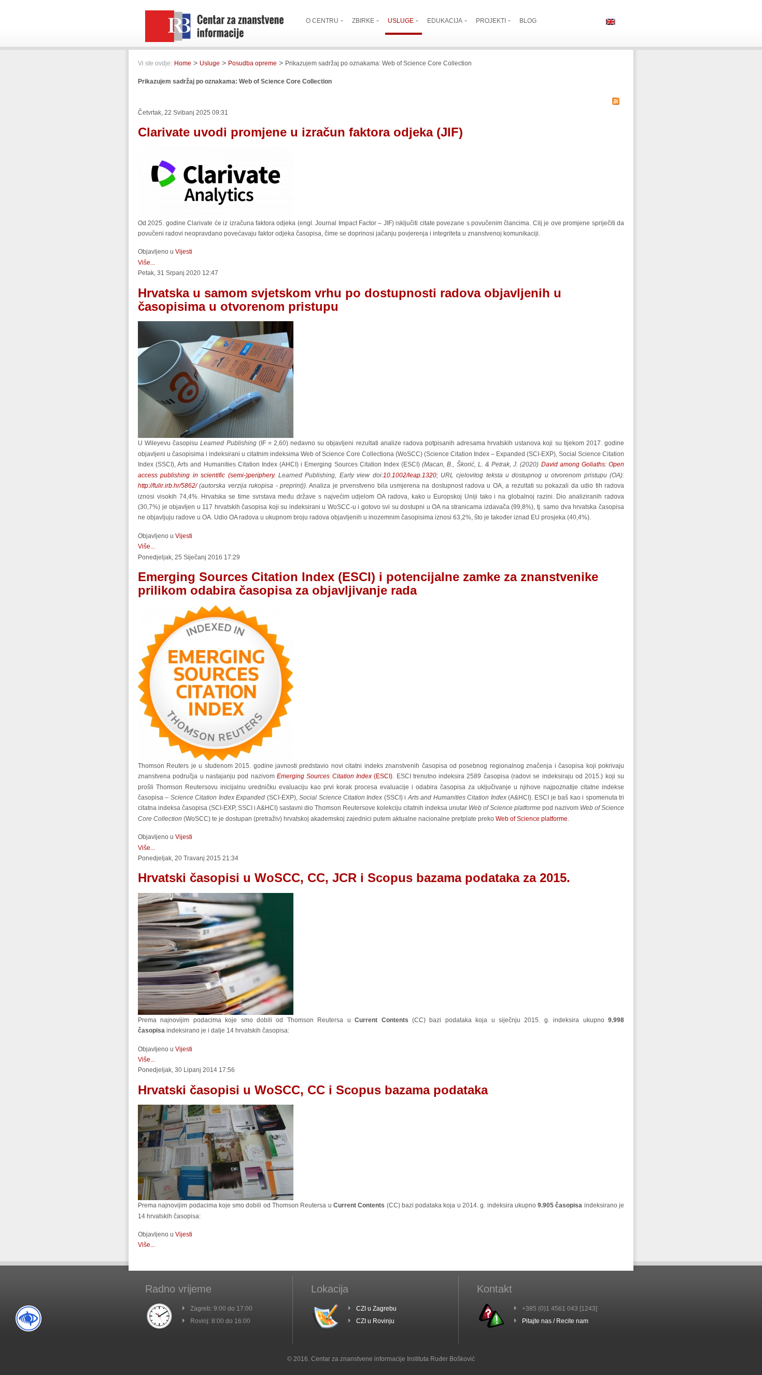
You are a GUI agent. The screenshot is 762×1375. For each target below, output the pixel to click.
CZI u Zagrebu (376, 1308)
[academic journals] (215, 1012)
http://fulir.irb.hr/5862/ (167, 485)
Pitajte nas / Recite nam (555, 1321)
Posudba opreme (252, 63)
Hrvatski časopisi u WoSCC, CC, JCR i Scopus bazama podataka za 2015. (354, 878)
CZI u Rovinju (375, 1321)
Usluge (210, 63)
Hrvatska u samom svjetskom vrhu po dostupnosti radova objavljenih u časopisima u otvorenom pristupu (349, 299)
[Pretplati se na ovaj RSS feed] (616, 101)
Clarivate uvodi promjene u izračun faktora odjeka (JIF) (300, 132)
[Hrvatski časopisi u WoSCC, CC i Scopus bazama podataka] (215, 1198)
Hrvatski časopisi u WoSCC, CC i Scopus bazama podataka (313, 1090)
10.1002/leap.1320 (409, 475)
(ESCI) (334, 776)
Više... (146, 262)
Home (182, 63)
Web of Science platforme (532, 818)
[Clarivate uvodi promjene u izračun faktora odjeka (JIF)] (215, 215)
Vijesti (183, 251)
